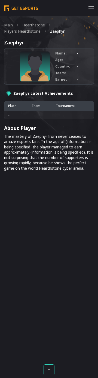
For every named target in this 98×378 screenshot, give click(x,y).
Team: (60, 73)
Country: (62, 66)
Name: (61, 53)
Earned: (62, 79)
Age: (59, 60)
